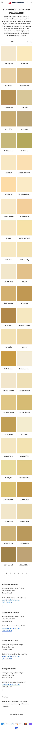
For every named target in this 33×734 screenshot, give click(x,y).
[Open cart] (30, 2)
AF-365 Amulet (24, 107)
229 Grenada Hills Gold (24, 565)
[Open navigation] (2, 2)
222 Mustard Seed (8, 543)
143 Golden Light (8, 194)
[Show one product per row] (27, 41)
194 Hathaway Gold (8, 303)
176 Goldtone (8, 260)
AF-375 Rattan (24, 129)
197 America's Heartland (24, 325)
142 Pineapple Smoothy (24, 173)
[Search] (28, 2)
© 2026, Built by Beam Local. (16, 714)
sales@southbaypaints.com (11, 600)
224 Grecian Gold (8, 565)
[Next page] (27, 573)
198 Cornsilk (9, 347)
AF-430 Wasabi (24, 151)
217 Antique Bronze (24, 499)
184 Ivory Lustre (9, 282)
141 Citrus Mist (8, 173)
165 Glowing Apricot (24, 216)
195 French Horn (24, 303)
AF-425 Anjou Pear (8, 151)
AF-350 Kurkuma (9, 107)
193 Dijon (24, 282)
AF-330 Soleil (24, 64)
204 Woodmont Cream (24, 369)
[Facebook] (2, 606)
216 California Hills (8, 499)
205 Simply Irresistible (8, 390)
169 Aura (8, 238)
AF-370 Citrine (8, 129)
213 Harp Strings (24, 456)
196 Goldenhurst (8, 325)
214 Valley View (8, 478)
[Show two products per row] (30, 41)
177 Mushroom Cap (24, 260)
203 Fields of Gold (8, 369)
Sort (12, 42)
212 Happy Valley (8, 456)
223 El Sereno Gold (24, 543)
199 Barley (24, 347)
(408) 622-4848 (7, 659)
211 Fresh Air (24, 434)
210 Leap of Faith (8, 434)
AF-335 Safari (8, 85)
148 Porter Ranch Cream (24, 194)
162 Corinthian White (8, 216)
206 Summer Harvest (24, 390)
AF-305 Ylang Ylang (8, 64)
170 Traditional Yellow (24, 238)
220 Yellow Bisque (24, 521)
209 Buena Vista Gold (24, 412)
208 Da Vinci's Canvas (8, 412)
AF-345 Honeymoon (24, 85)
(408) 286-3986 (7, 602)
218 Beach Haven (8, 521)
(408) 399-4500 (7, 630)
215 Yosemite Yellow (24, 478)
